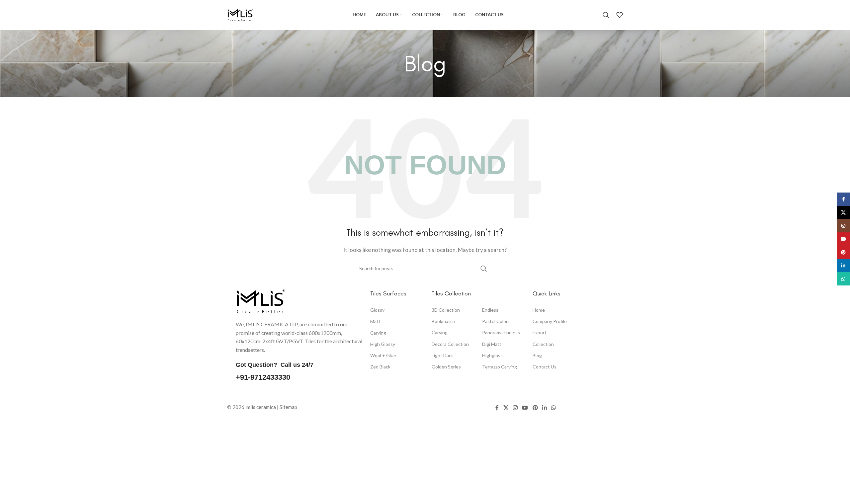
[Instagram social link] (515, 408)
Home (539, 310)
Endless (490, 310)
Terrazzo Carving (499, 366)
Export (540, 333)
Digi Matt (491, 344)
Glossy (377, 310)
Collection (543, 344)
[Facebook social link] (497, 408)
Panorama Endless (501, 333)
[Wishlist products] (619, 15)
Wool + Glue (383, 355)
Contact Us (544, 366)
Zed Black (380, 366)
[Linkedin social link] (544, 408)
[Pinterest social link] (535, 408)
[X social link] (506, 408)
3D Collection (446, 310)
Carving (378, 333)
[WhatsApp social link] (553, 408)
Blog (537, 355)
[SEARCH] (483, 268)
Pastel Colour (496, 321)
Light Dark (442, 355)
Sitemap (288, 407)
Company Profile (550, 321)
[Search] (606, 15)
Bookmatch (443, 321)
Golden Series (446, 366)
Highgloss (492, 355)
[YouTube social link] (525, 408)
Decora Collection (450, 344)
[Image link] (261, 301)
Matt (375, 321)
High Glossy (382, 344)
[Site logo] (240, 14)
